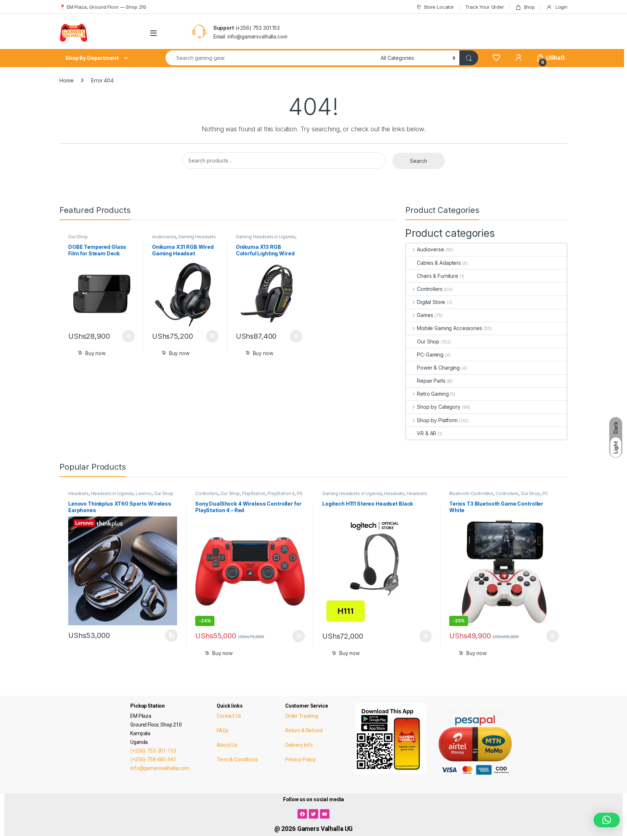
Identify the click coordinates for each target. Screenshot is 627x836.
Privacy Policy (300, 759)
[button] (607, 820)
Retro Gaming (432, 394)
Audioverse (164, 236)
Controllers (429, 289)
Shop (529, 7)
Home (66, 80)
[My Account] (518, 57)
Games (425, 315)
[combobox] (271, 57)
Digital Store (431, 302)
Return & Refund (304, 730)
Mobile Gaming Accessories (449, 328)
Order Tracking (301, 716)
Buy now (95, 353)
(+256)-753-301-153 (153, 751)
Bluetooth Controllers (471, 493)
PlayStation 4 (281, 493)
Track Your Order (484, 7)
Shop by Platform (437, 420)
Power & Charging (438, 368)
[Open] (153, 33)
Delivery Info (299, 745)
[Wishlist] (496, 57)
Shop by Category (438, 407)
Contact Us (229, 716)
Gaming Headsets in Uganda (266, 236)
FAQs (222, 730)
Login (560, 7)
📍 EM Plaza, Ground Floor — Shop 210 (103, 7)
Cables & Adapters (439, 263)
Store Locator (439, 7)
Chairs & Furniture (437, 276)
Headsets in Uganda (112, 493)
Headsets (78, 493)
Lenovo (144, 493)
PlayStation (253, 493)
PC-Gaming (430, 354)
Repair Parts (431, 381)
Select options (169, 635)
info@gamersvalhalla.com (159, 768)
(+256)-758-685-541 (153, 759)
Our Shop (78, 236)
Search (418, 161)
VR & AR (426, 433)
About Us (227, 745)
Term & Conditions (237, 759)
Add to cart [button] (128, 336)
